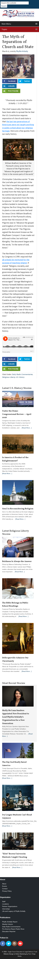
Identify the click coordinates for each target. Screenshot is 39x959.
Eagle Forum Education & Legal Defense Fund (22, 952)
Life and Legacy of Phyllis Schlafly (13, 911)
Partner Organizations (9, 906)
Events (4, 886)
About (4, 884)
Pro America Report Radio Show (13, 929)
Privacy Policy (7, 891)
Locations (5, 904)
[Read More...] (27, 428)
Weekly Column (7, 924)
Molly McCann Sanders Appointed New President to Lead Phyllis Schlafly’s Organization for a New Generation (15, 717)
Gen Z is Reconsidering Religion (17, 508)
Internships (6, 909)
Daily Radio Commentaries (22, 374)
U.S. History (20, 377)
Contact (4, 888)
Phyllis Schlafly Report (9, 922)
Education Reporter (8, 931)
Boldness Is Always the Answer (17, 561)
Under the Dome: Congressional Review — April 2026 (16, 414)
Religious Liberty (8, 377)
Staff (3, 901)
